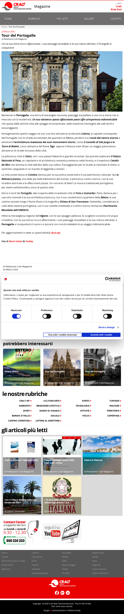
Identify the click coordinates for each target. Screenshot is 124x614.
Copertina (113, 415)
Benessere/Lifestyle (48, 405)
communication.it (58, 610)
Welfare (114, 405)
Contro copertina (19, 420)
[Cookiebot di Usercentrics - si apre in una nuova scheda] (107, 279)
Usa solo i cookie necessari (62, 334)
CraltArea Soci (116, 8)
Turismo (114, 400)
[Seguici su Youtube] (67, 594)
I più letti (62, 18)
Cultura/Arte (51, 400)
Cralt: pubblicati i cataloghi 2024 (21, 460)
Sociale (55, 415)
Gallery (89, 18)
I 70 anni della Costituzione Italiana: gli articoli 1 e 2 (58, 501)
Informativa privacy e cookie (13, 561)
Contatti (115, 18)
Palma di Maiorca (93, 460)
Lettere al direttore (48, 420)
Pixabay (29, 241)
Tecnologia (83, 405)
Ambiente (24, 405)
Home (8, 18)
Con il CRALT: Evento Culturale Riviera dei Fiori (20, 501)
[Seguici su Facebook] (56, 594)
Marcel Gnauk (15, 241)
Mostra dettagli (107, 327)
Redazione (6, 569)
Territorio (113, 410)
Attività (85, 410)
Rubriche (34, 18)
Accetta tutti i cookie (101, 334)
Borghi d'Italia (21, 415)
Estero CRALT (11, 371)
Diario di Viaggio (49, 410)
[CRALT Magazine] (17, 6)
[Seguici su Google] (62, 594)
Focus (86, 415)
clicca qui (55, 232)
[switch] (46, 316)
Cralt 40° (24, 400)
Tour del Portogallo (55, 371)
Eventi (86, 400)
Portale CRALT (7, 565)
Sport (26, 410)
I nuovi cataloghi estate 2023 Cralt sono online (59, 461)
